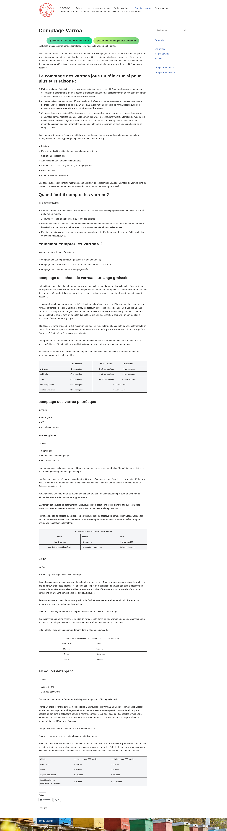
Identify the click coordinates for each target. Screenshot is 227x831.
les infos (158, 59)
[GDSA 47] (46, 9)
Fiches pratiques (162, 8)
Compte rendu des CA (165, 72)
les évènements (162, 54)
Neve (41, 828)
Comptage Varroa (143, 8)
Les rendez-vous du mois (98, 8)
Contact (85, 11)
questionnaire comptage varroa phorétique (116, 41)
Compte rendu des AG (165, 67)
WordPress (63, 828)
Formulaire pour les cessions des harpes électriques (116, 11)
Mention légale (46, 821)
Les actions (160, 49)
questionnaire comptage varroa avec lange (69, 41)
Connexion (160, 40)
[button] (71, 8)
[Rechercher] (185, 30)
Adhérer (79, 8)
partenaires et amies (68, 11)
